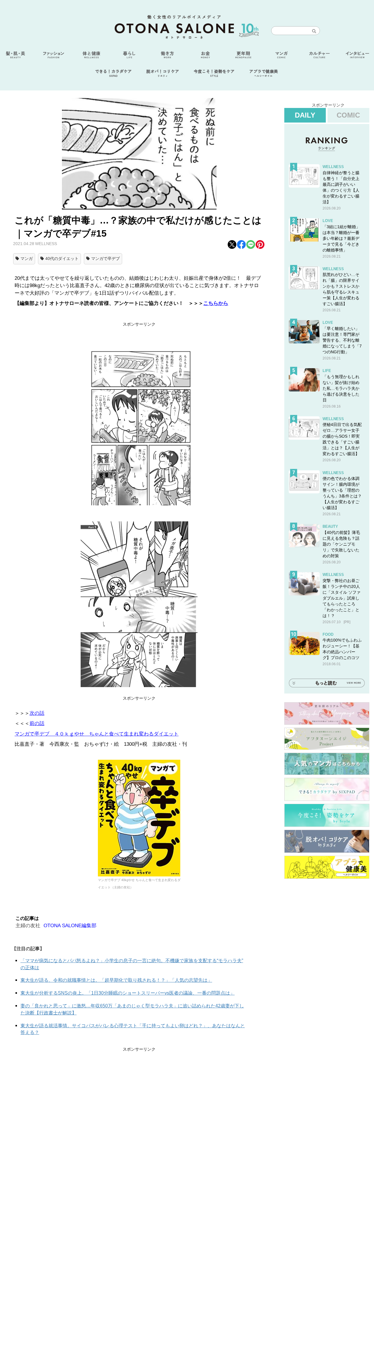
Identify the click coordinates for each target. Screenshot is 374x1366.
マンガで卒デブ (105, 258)
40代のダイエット (62, 258)
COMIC (348, 115)
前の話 (37, 723)
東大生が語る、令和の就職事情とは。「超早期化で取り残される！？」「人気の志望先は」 (116, 980)
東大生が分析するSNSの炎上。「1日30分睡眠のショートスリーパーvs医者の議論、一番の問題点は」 (127, 993)
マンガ (26, 258)
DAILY (305, 115)
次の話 (37, 713)
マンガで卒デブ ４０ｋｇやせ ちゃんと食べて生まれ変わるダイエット (97, 734)
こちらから (215, 303)
